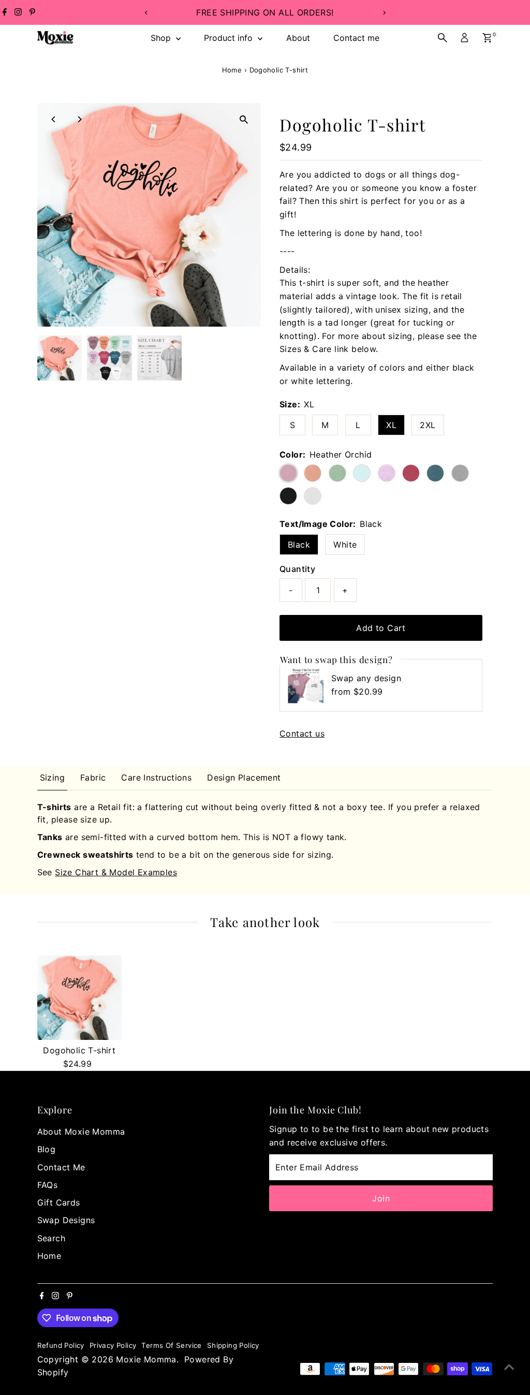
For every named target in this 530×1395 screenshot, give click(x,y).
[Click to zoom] (244, 119)
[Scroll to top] (509, 1366)
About (298, 38)
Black (299, 544)
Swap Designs (66, 1220)
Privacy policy (113, 1345)
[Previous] (146, 12)
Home (232, 70)
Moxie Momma (146, 1359)
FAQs (47, 1185)
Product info (229, 38)
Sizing (52, 777)
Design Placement (244, 777)
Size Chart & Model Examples (116, 872)
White (345, 544)
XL (391, 425)
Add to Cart (380, 628)
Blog (46, 1149)
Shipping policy (233, 1345)
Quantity (297, 569)
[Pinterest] (32, 12)
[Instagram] (18, 12)
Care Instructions (156, 777)
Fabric (93, 777)
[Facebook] (4, 12)
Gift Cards (58, 1202)
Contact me (356, 38)
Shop (162, 38)
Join (381, 1198)
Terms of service (171, 1345)
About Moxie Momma (81, 1131)
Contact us (302, 733)
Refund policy (60, 1345)
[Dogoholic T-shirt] (79, 998)
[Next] (383, 12)
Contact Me (61, 1167)
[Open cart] (487, 37)
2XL (427, 425)
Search (51, 1238)
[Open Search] (442, 37)
